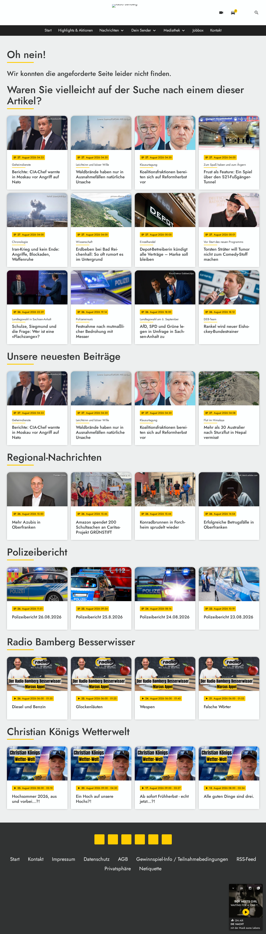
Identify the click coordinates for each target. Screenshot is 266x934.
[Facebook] (19, 12)
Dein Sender (141, 30)
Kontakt (215, 30)
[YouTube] (36, 12)
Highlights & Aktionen (75, 30)
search (256, 12)
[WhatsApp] (11, 12)
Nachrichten (109, 30)
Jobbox (198, 30)
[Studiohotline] (53, 12)
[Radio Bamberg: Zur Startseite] (133, 12)
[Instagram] (28, 12)
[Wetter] (244, 12)
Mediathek (172, 30)
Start (48, 30)
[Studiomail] (45, 12)
